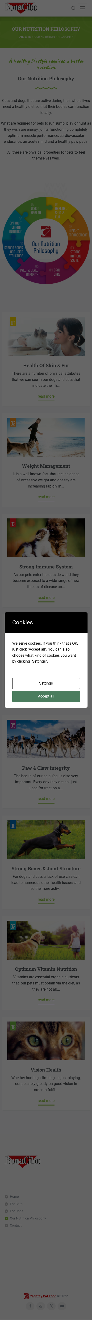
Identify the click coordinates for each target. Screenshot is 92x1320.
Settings (46, 683)
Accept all (46, 696)
